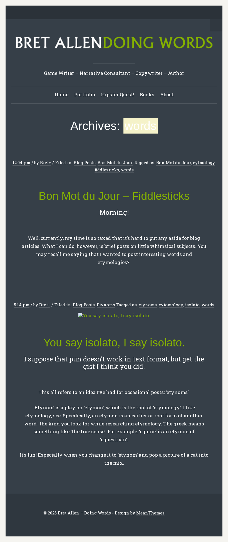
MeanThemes (150, 513)
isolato (192, 304)
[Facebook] (93, 13)
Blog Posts (85, 162)
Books (147, 94)
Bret (44, 162)
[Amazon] (136, 13)
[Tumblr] (118, 13)
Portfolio (84, 94)
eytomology (171, 304)
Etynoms (106, 304)
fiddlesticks (107, 170)
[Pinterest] (110, 13)
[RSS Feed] (144, 13)
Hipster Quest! (117, 94)
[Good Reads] (127, 13)
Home (61, 94)
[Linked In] (101, 13)
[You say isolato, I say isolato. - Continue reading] (114, 316)
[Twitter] (84, 13)
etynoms (148, 304)
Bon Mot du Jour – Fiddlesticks (114, 196)
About (167, 94)
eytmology (204, 162)
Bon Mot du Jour (115, 162)
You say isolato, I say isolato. (114, 342)
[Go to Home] (114, 50)
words (127, 170)
